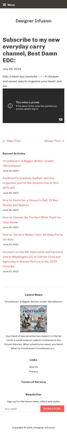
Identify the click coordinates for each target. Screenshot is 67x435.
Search (33, 366)
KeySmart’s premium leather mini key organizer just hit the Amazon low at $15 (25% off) (31, 182)
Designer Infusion (44, 427)
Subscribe (52, 408)
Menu (11, 4)
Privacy (33, 371)
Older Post (13, 141)
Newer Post (53, 141)
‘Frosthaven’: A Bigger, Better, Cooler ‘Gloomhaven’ (33, 301)
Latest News (33, 294)
